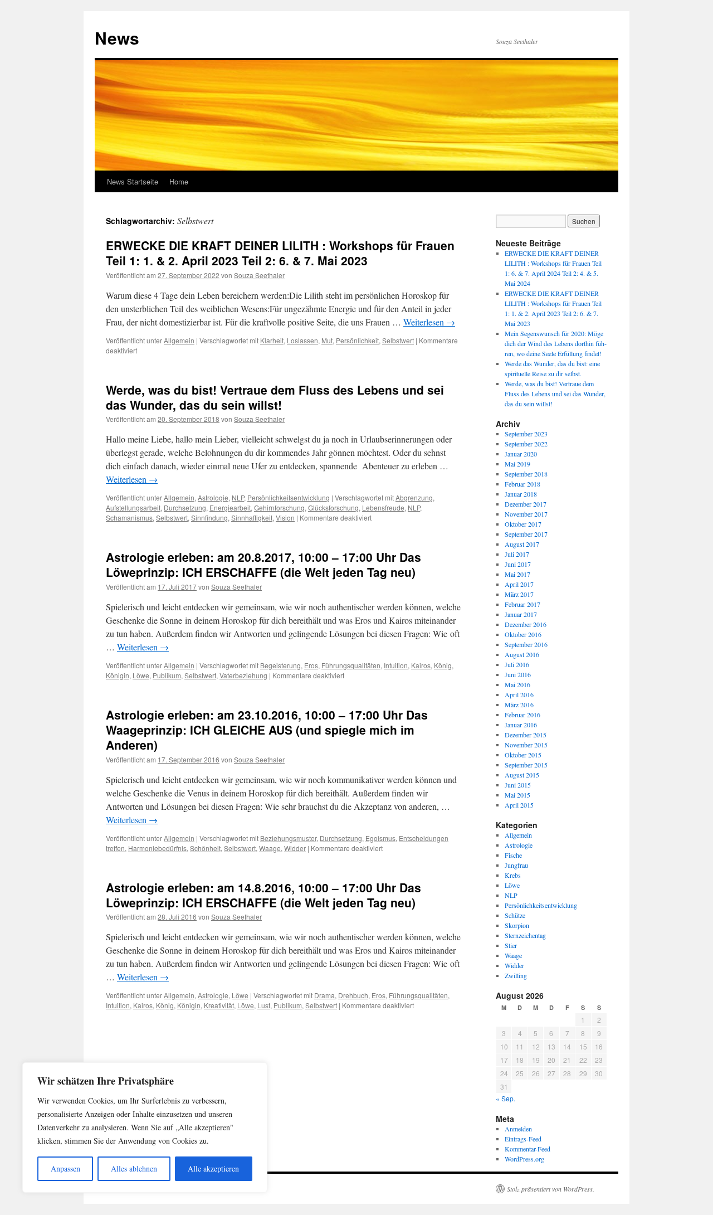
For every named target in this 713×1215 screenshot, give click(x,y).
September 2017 (526, 533)
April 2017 (519, 584)
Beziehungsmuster (288, 838)
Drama (324, 995)
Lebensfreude (383, 507)
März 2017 (519, 594)
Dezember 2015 (525, 734)
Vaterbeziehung (243, 675)
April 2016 (519, 694)
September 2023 (526, 433)
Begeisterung (280, 665)
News (117, 38)
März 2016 (519, 704)
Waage (270, 848)
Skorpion (517, 925)
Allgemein (179, 340)
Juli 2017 (517, 554)
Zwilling (516, 975)
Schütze (515, 915)
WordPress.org (524, 1158)
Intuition (396, 665)
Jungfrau (516, 865)
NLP (238, 497)
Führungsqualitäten (350, 665)
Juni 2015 (518, 784)
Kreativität (219, 1005)
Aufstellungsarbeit (133, 507)
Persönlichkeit (357, 340)
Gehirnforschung (279, 507)
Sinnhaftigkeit (251, 517)
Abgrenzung (414, 497)
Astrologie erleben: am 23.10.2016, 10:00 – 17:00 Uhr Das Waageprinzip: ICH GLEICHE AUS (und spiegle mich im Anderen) (267, 730)
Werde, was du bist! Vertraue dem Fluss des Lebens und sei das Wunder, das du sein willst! (275, 397)
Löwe (141, 675)
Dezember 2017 (525, 503)
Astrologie (213, 497)
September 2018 (526, 473)
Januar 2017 (521, 614)
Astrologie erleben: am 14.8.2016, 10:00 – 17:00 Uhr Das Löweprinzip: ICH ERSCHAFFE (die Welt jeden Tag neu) (263, 895)
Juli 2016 (517, 664)
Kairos (421, 665)
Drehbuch (353, 995)
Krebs (513, 875)
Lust (263, 1005)
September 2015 (526, 764)
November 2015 (526, 744)
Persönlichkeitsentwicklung (288, 497)
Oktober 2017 (523, 523)
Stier (511, 945)
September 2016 (526, 644)
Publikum (167, 675)
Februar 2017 (522, 604)
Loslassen (302, 340)
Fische (513, 855)
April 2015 (519, 804)
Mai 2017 (517, 574)
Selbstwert (398, 340)
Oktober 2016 (523, 634)
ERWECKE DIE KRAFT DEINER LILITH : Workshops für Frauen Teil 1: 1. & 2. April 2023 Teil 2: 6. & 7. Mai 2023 (280, 253)
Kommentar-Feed (527, 1148)
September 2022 (526, 443)
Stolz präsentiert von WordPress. (550, 1188)
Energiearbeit (230, 507)
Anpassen (65, 1168)
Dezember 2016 (525, 624)
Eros (311, 665)
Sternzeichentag (525, 935)
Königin (117, 675)
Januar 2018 (521, 493)
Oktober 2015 (523, 754)
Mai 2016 (517, 684)
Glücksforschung (333, 507)
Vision (285, 517)
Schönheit (205, 848)
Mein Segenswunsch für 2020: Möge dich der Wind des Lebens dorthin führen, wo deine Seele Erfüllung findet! (556, 343)
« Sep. (505, 1098)
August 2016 (522, 654)
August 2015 (522, 774)
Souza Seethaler (259, 275)
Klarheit (272, 340)
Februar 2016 (522, 714)
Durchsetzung (185, 507)
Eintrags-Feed (523, 1138)
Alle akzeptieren (213, 1168)
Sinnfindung (209, 517)
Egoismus (380, 838)
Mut (327, 340)
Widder (295, 848)
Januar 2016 (521, 724)
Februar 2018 (522, 483)
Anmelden (518, 1128)
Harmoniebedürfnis (157, 848)
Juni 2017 (518, 564)
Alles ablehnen (134, 1168)
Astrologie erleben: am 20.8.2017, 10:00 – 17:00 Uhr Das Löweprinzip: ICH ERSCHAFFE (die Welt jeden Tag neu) (263, 564)
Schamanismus (129, 517)
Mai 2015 (517, 794)
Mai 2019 (517, 463)
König (443, 665)
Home (178, 181)
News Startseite (132, 181)
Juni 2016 (518, 674)
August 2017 (522, 544)
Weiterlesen (429, 322)
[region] (144, 1127)
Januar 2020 (521, 453)
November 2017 (526, 513)
